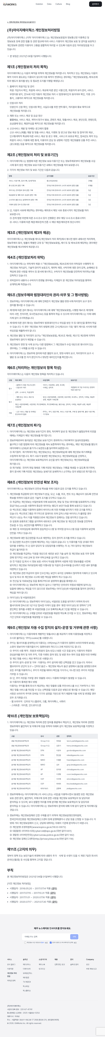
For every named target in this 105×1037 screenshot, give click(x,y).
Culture (58, 4)
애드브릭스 (27, 964)
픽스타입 (26, 986)
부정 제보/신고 (91, 969)
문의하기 (95, 4)
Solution (39, 4)
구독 (74, 937)
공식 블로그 (11, 964)
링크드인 (42, 969)
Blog (68, 4)
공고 (87, 964)
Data (49, 4)
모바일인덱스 (27, 973)
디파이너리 (27, 969)
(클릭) (54, 888)
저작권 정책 (11, 981)
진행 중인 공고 (60, 964)
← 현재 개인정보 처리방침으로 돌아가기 (21, 22)
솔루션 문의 (74, 964)
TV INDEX (27, 982)
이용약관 (10, 969)
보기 (46, 942)
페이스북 (42, 964)
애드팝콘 (26, 978)
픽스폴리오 (27, 991)
